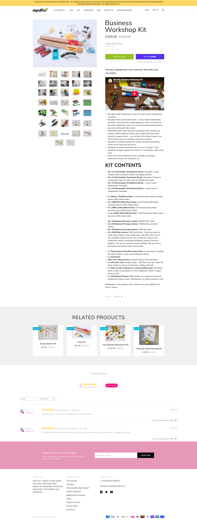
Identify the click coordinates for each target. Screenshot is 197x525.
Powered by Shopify (49, 517)
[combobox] (28, 399)
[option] (65, 43)
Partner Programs (124, 10)
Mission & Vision (73, 502)
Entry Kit (82, 342)
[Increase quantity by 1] (117, 50)
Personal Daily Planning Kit (149, 348)
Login (147, 10)
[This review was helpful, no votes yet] (171, 420)
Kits (78, 10)
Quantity (110, 46)
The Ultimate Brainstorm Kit (115, 344)
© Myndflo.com (37, 517)
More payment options (150, 62)
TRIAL (71, 10)
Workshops (88, 10)
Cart (155, 10)
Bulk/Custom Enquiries (75, 495)
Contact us (108, 10)
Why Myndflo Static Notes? (77, 488)
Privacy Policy (72, 506)
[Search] (163, 10)
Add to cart (119, 57)
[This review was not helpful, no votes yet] (175, 420)
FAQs (68, 498)
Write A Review (111, 385)
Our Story (70, 484)
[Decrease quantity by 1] (106, 50)
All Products (58, 10)
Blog (99, 10)
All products (71, 481)
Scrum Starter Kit (48, 343)
